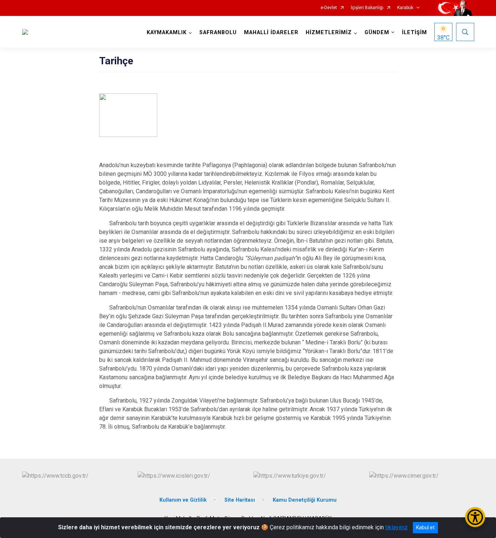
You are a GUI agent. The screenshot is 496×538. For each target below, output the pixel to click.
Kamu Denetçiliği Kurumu (305, 500)
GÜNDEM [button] (377, 32)
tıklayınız (396, 527)
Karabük (405, 7)
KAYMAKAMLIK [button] (167, 32)
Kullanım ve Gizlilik (183, 500)
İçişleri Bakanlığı (367, 7)
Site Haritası (239, 500)
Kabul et (425, 527)
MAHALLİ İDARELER (271, 32)
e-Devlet (329, 7)
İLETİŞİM (414, 32)
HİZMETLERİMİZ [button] (329, 32)
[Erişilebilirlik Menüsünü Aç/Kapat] (475, 517)
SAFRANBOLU (218, 32)
